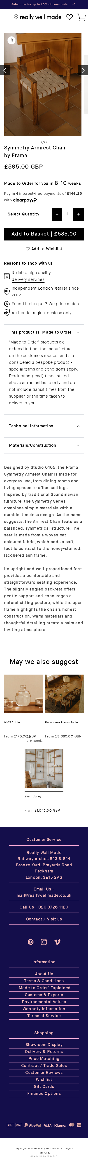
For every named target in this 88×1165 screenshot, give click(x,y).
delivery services (28, 279)
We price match (64, 304)
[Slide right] (83, 70)
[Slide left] (5, 70)
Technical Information (31, 426)
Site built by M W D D (44, 1156)
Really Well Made (48, 1148)
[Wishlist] (69, 17)
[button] (6, 17)
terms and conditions (44, 369)
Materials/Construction (32, 445)
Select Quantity (23, 214)
